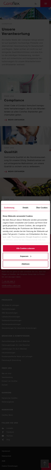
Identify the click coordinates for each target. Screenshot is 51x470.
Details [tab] (25, 208)
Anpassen (24, 256)
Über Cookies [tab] (42, 208)
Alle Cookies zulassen (25, 248)
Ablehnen (26, 264)
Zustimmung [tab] (9, 208)
